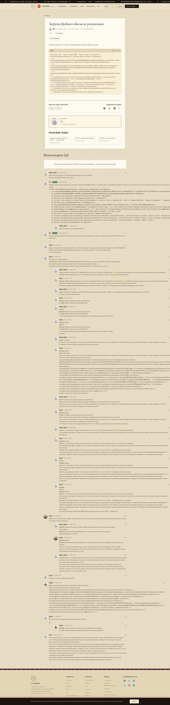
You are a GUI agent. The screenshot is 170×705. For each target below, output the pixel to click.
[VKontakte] (134, 685)
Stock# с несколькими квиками (84, 138)
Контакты (107, 688)
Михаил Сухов (64, 281)
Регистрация (132, 6)
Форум (87, 683)
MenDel (51, 516)
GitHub (87, 695)
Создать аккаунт (67, 164)
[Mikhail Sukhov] (50, 241)
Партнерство (108, 691)
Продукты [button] (62, 6)
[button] (108, 6)
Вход (120, 6)
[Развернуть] (119, 50)
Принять (134, 701)
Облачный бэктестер (72, 695)
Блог (82, 6)
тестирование (54, 38)
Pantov (51, 245)
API (67, 692)
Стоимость (74, 6)
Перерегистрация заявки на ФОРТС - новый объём (59, 139)
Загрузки (87, 692)
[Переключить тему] (114, 6)
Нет (59, 108)
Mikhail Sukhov (53, 172)
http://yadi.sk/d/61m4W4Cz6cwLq (80, 511)
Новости (87, 689)
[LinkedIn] (115, 108)
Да (52, 108)
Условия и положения (110, 694)
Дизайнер (69, 680)
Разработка (90, 6)
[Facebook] (124, 680)
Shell (67, 689)
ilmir (50, 635)
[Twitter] (109, 108)
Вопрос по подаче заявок (107, 138)
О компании (107, 680)
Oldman (51, 583)
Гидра (67, 683)
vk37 (61, 121)
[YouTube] (129, 685)
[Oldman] (50, 622)
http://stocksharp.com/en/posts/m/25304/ (71, 229)
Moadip (61, 458)
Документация (89, 680)
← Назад (47, 15)
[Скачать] (116, 50)
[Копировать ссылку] (119, 108)
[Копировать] (113, 50)
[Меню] (33, 6)
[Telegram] (104, 108)
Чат (98, 6)
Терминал (68, 686)
